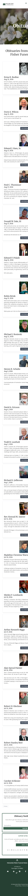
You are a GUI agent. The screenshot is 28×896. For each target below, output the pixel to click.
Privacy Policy (18, 885)
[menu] (26, 3)
